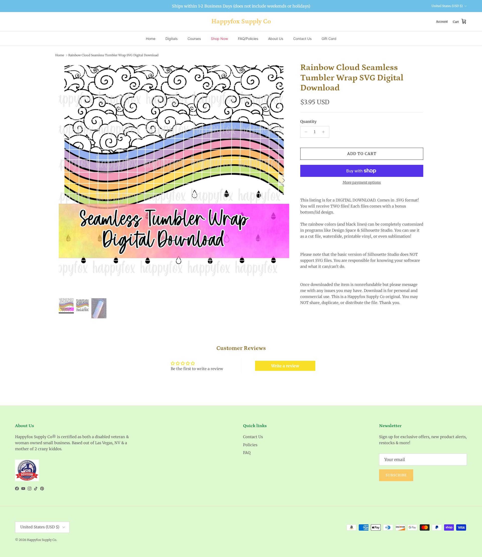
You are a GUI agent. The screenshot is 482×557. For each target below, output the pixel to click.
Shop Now (219, 38)
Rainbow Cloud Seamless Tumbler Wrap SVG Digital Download (113, 55)
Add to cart (361, 153)
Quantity (308, 121)
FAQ (247, 452)
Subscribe (396, 475)
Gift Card (329, 38)
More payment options (362, 182)
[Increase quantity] (324, 131)
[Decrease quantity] (304, 131)
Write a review (285, 365)
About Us (275, 38)
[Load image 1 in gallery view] (174, 178)
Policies (250, 444)
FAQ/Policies (248, 38)
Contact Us (302, 38)
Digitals (171, 38)
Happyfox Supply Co (41, 540)
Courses (194, 38)
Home (150, 38)
